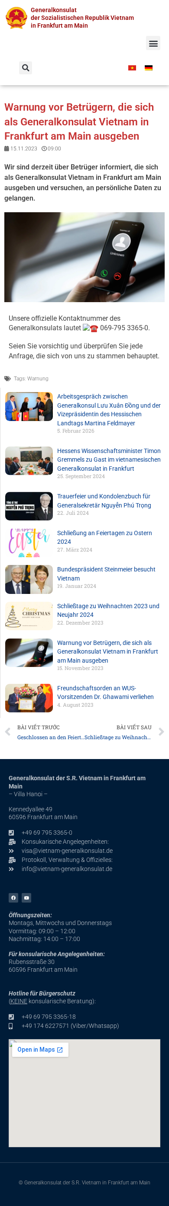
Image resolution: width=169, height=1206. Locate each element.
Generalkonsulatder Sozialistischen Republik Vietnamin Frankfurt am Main (82, 17)
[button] (153, 43)
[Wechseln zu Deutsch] (148, 67)
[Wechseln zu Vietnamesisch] (132, 67)
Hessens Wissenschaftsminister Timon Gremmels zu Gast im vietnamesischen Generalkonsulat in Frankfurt (109, 459)
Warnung (38, 379)
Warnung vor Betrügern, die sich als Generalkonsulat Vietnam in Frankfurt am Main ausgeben (107, 651)
